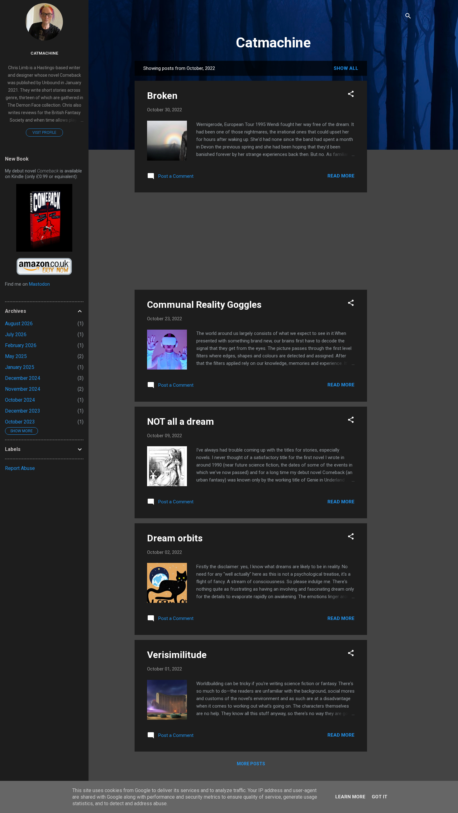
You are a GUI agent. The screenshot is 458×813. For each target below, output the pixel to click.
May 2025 (16, 356)
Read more (341, 176)
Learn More (350, 797)
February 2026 (20, 345)
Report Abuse (20, 468)
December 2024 (22, 378)
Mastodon (39, 284)
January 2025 (19, 367)
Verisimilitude (177, 654)
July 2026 (15, 334)
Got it (379, 797)
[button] (351, 95)
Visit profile (44, 132)
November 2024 (22, 389)
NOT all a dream (180, 421)
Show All (346, 68)
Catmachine (273, 42)
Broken (162, 95)
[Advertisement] (392, 154)
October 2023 (20, 422)
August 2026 (19, 324)
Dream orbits (175, 538)
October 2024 (20, 400)
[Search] (408, 17)
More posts (251, 763)
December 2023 (22, 411)
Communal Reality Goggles (204, 304)
